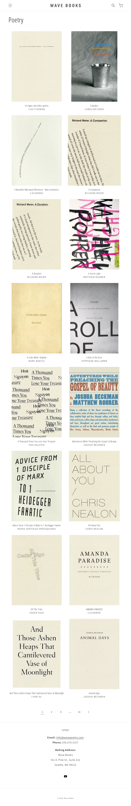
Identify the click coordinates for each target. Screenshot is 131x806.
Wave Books (69, 798)
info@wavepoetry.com (70, 737)
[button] (10, 5)
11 (79, 711)
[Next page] (88, 712)
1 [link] (42, 712)
